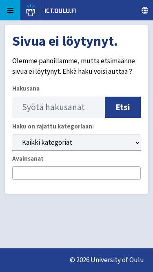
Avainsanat (28, 158)
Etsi (122, 107)
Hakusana (26, 88)
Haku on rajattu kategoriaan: (53, 126)
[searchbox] (17, 173)
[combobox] (76, 173)
